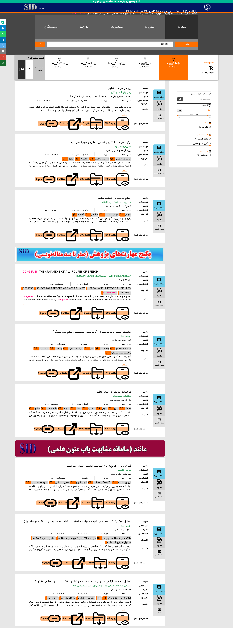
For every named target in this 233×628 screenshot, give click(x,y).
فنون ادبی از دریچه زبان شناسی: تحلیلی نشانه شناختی (99, 466)
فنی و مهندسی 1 (199, 143)
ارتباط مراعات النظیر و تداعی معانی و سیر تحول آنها (100, 142)
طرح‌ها (158, 13)
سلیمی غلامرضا (123, 585)
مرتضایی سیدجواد (122, 396)
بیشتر (124, 115)
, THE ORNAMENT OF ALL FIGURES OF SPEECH (60, 272)
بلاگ (141, 13)
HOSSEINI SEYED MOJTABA (91, 276)
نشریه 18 (203, 127)
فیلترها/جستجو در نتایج (199, 94)
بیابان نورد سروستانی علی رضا (88, 585)
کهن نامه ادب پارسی (121, 340)
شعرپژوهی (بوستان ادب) (118, 206)
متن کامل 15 (202, 155)
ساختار (133, 13)
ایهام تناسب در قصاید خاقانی (114, 198)
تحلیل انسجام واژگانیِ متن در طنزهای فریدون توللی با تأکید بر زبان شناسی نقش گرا (82, 581)
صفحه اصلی (191, 13)
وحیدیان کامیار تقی (121, 92)
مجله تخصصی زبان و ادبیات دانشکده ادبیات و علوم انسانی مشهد (99, 96)
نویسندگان (51, 27)
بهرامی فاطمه (124, 470)
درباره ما (124, 13)
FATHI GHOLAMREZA (119, 276)
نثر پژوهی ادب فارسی (120, 400)
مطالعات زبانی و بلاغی (120, 474)
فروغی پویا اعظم (110, 202)
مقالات (182, 27)
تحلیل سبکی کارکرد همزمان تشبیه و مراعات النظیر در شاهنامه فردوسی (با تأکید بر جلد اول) (77, 521)
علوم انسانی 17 (200, 139)
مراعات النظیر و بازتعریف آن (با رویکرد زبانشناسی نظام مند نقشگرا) (92, 332)
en (40, 9)
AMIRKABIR (125, 280)
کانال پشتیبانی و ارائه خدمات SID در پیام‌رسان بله (116, 1)
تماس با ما (112, 13)
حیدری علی (125, 202)
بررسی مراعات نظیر (119, 88)
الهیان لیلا (126, 336)
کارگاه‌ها (149, 13)
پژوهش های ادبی (122, 529)
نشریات (179, 13)
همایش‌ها (168, 13)
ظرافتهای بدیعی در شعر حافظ (114, 392)
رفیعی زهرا (109, 585)
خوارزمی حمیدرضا (122, 146)
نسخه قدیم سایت (77, 13)
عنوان (186, 44)
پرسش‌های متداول (96, 13)
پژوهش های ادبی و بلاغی (118, 150)
